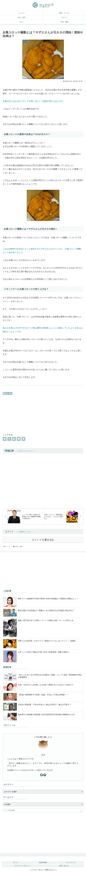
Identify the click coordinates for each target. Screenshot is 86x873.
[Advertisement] (43, 413)
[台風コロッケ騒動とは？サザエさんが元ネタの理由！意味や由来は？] (14, 439)
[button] (81, 811)
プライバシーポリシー (22, 866)
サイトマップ (70, 862)
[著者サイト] (41, 775)
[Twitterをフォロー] (44, 775)
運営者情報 (43, 862)
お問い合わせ (63, 866)
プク (43, 755)
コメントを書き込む (43, 539)
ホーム (15, 862)
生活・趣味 (8, 393)
